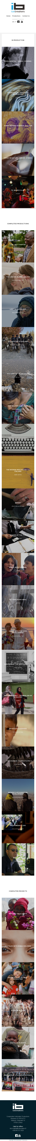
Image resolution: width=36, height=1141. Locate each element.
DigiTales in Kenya (18, 1043)
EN (13, 22)
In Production (18, 40)
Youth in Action (18, 1010)
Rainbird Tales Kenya (18, 914)
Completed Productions (18, 224)
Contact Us (26, 16)
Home (8, 16)
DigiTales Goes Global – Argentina (18, 978)
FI (16, 22)
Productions (16, 16)
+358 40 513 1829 (18, 1130)
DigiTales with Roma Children (18, 946)
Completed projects (18, 891)
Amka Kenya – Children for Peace (18, 1075)
